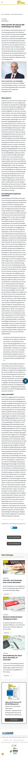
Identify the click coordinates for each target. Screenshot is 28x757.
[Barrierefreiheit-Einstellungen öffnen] (25, 381)
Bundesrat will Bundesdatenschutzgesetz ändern (14, 615)
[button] (2, 754)
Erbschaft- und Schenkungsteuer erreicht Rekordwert (14, 578)
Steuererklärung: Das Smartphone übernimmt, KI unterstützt (14, 656)
